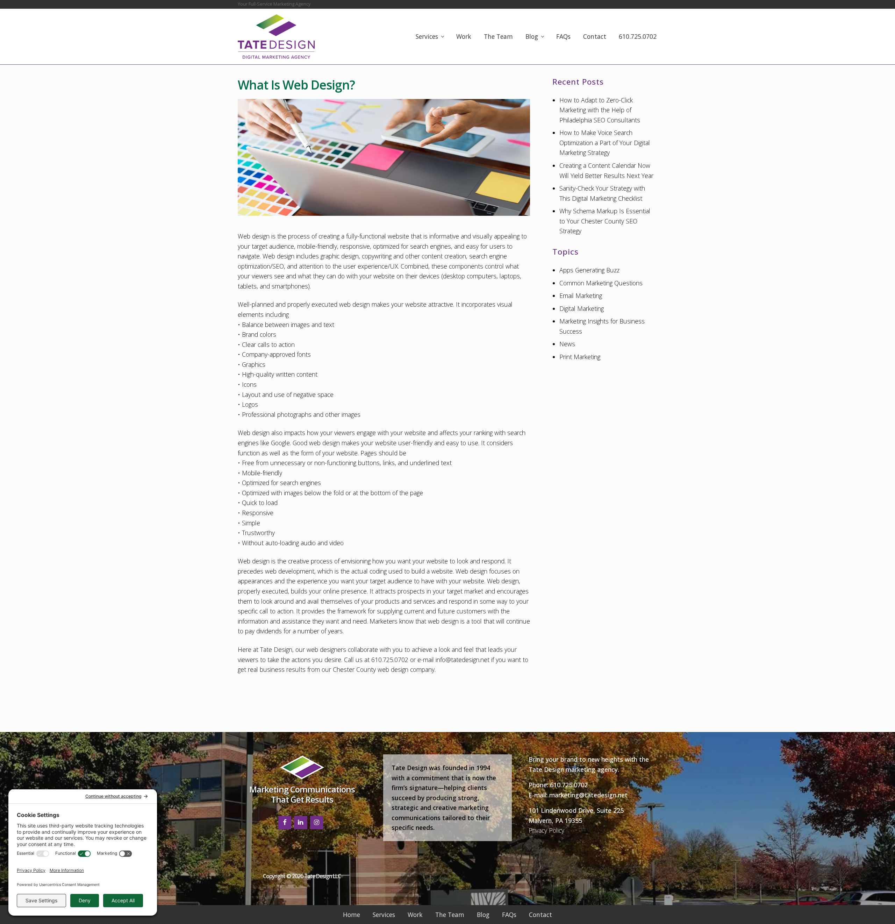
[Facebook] (285, 823)
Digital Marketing (581, 308)
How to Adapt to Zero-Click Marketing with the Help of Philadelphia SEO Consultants (599, 110)
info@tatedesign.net (462, 659)
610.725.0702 (569, 785)
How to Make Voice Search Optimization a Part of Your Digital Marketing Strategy (604, 142)
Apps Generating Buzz (589, 270)
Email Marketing (580, 295)
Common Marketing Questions (601, 283)
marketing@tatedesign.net (588, 795)
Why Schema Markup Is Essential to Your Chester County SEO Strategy (604, 221)
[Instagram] (316, 823)
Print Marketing (579, 357)
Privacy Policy (546, 830)
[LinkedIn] (300, 823)
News (567, 344)
